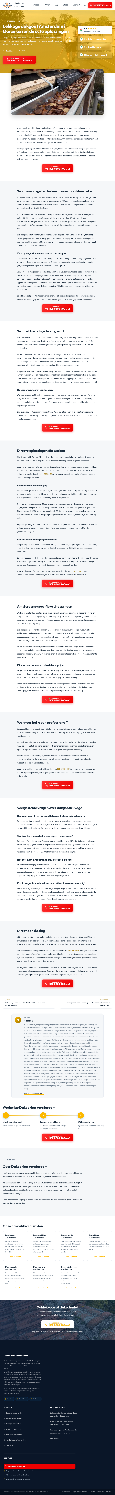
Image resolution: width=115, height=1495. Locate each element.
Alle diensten (8, 1445)
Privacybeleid (66, 1492)
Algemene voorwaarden (80, 1492)
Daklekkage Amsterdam (17, 21)
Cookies (92, 1492)
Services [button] (35, 4)
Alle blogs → (55, 1438)
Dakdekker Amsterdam (19, 5)
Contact (76, 4)
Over (47, 4)
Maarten (9, 51)
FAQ (56, 4)
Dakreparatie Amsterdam (13, 1434)
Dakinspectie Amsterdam (13, 1418)
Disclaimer (100, 1492)
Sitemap (108, 1492)
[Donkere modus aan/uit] (85, 5)
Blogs (65, 4)
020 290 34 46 (46, 474)
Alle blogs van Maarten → (34, 1093)
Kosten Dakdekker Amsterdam (15, 1440)
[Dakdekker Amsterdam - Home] (7, 5)
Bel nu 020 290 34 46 (16, 1466)
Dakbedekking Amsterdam (13, 1413)
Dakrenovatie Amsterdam (13, 1429)
